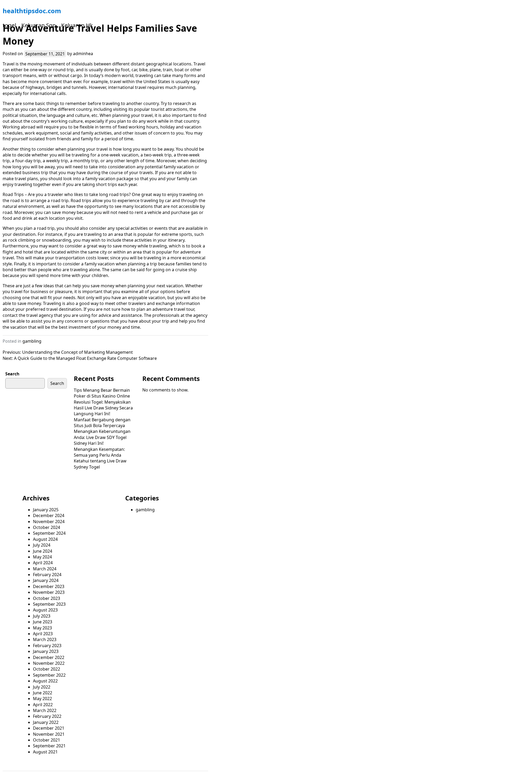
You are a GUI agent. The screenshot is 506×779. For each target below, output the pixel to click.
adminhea (83, 53)
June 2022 (42, 693)
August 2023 (45, 610)
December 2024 (48, 515)
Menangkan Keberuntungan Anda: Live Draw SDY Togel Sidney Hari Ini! (102, 437)
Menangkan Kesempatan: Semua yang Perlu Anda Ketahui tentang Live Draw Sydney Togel (100, 458)
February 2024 (47, 574)
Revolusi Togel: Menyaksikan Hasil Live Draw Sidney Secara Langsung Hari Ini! (103, 408)
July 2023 (41, 616)
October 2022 (46, 669)
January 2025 (46, 510)
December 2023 (48, 586)
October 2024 (46, 527)
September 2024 (49, 533)
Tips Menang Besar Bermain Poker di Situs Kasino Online (102, 393)
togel (9, 25)
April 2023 (43, 634)
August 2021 (45, 752)
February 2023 (47, 645)
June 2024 (42, 551)
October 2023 (46, 598)
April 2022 (43, 705)
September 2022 (49, 675)
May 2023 (42, 628)
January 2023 (46, 651)
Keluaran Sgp (38, 25)
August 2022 (45, 681)
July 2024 (41, 545)
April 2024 (43, 563)
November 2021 (49, 734)
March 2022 (44, 710)
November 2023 (49, 592)
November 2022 (49, 663)
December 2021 (48, 728)
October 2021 (46, 740)
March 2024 (44, 569)
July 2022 (41, 687)
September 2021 (49, 746)
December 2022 (48, 657)
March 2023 (44, 639)
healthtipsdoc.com (32, 10)
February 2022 (47, 716)
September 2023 (49, 604)
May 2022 (42, 698)
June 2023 (42, 622)
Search (12, 374)
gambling (31, 341)
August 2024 (45, 539)
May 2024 (42, 557)
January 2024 (46, 580)
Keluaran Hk (77, 25)
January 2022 (46, 722)
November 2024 (49, 521)
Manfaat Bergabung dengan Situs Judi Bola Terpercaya (102, 422)
